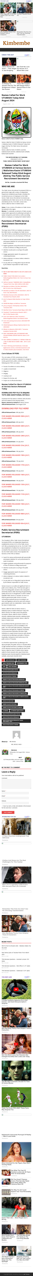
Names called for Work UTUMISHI (12, 707)
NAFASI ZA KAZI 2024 (8, 701)
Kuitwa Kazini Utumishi (9, 676)
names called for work (10, 704)
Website (4, 801)
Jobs (4, 666)
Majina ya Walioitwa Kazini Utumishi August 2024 (16, 697)
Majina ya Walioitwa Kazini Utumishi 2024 (15, 693)
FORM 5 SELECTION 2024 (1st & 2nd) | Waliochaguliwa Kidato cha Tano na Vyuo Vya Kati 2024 (17, 278)
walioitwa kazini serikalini (11, 717)
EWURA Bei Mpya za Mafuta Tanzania (14, 303)
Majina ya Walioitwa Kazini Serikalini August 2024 (16, 686)
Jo (13, 104)
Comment (4, 778)
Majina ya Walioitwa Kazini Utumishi (13, 690)
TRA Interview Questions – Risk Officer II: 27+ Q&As (16, 966)
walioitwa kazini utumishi (10, 724)
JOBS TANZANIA (12, 666)
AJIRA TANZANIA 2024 (8, 663)
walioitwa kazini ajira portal (11, 714)
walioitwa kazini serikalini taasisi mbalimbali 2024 (13, 721)
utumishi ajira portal (17, 710)
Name (3, 791)
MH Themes (26, 1274)
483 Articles (12, 741)
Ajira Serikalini (10, 660)
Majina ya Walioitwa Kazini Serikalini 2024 (15, 682)
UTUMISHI (5, 710)
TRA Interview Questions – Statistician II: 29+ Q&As (16, 970)
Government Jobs (22, 663)
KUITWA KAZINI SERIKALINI (10, 673)
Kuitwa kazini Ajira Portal (10, 669)
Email (3, 796)
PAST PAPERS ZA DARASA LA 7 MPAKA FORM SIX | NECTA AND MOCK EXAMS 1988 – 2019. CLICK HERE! (17, 341)
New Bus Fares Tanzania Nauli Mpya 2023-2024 (17, 310)
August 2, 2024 (6, 104)
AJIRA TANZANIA (22, 660)
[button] (31, 49)
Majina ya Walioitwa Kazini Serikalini (14, 679)
